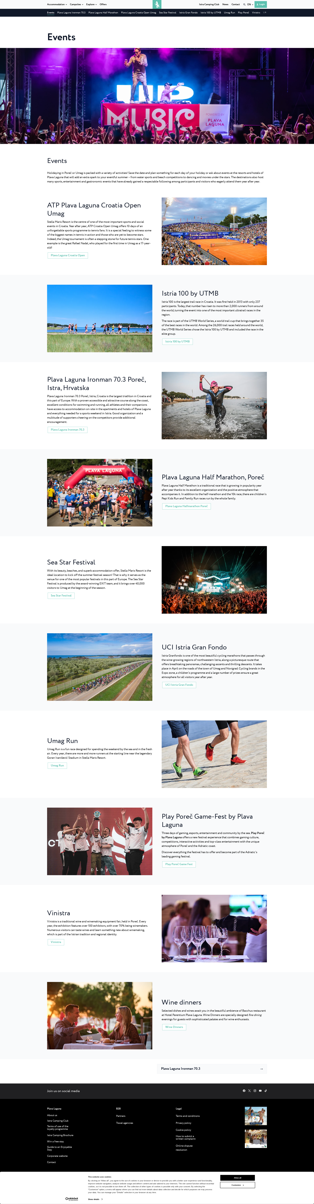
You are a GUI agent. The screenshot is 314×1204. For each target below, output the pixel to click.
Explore (90, 4)
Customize (236, 1185)
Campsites (75, 4)
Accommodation (56, 4)
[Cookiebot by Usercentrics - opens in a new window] (72, 1199)
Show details (93, 1199)
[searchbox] (219, 9)
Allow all (237, 1178)
